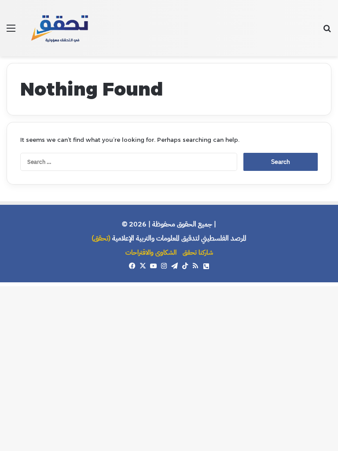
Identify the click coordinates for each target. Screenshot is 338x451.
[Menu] (11, 31)
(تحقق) (101, 238)
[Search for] (327, 31)
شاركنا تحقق (198, 252)
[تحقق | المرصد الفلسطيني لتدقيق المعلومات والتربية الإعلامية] (60, 28)
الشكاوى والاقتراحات (150, 252)
